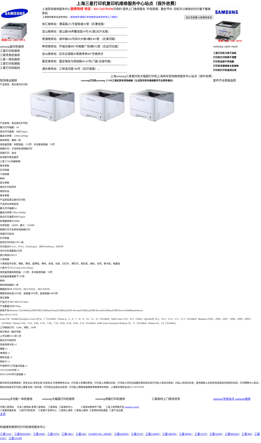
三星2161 (5, 434)
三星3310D (15, 438)
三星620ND (121, 434)
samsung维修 (243, 398)
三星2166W (152, 434)
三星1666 (38, 434)
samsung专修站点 (223, 398)
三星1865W (169, 434)
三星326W (215, 434)
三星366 (246, 434)
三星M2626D (22, 434)
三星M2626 (232, 434)
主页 (3, 414)
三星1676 (53, 434)
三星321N (200, 434)
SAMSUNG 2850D (99, 434)
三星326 (81, 434)
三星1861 (67, 434)
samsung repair (132, 407)
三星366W (185, 434)
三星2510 (136, 434)
